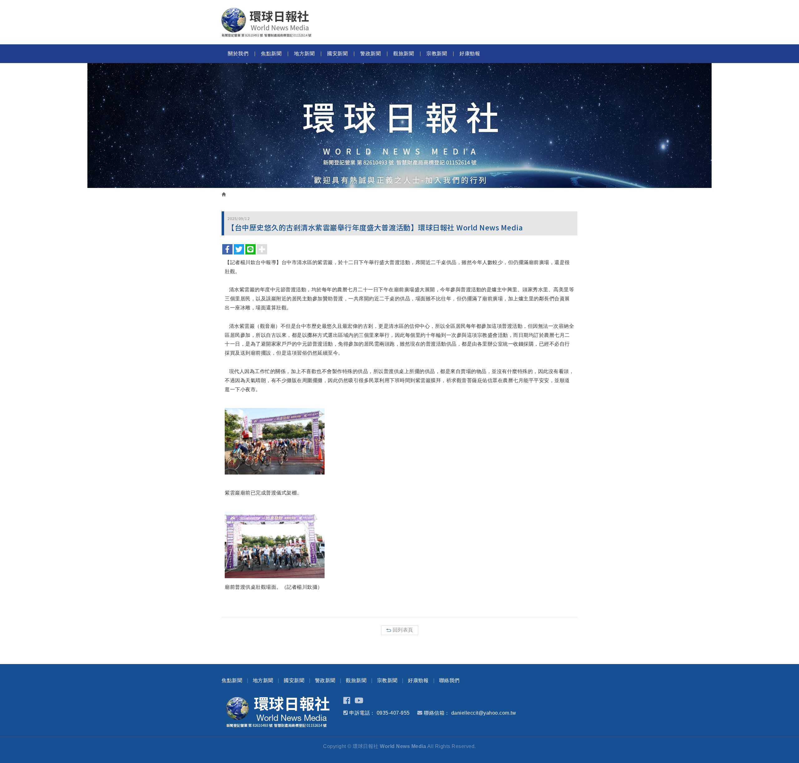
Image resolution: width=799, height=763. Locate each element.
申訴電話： (362, 713)
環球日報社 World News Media (266, 22)
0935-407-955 (393, 713)
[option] (399, 125)
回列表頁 (403, 630)
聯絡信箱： (437, 713)
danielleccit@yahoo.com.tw (483, 713)
